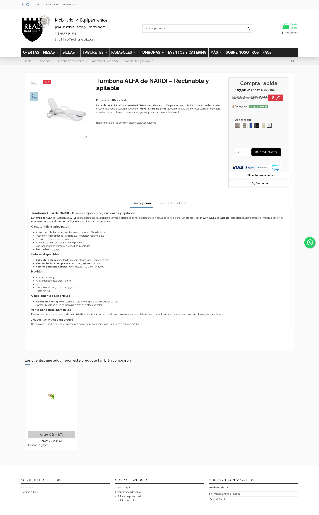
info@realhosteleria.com (226, 493)
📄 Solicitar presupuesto (260, 175)
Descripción (142, 203)
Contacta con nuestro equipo (46, 324)
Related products (173, 203)
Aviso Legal (123, 487)
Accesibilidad (30, 492)
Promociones (52, 4)
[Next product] (293, 61)
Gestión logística (38, 445)
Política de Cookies (127, 500)
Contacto (37, 4)
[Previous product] (292, 61)
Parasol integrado (45, 305)
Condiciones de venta (129, 492)
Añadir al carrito (268, 152)
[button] (216, 52)
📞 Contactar (260, 183)
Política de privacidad (129, 496)
